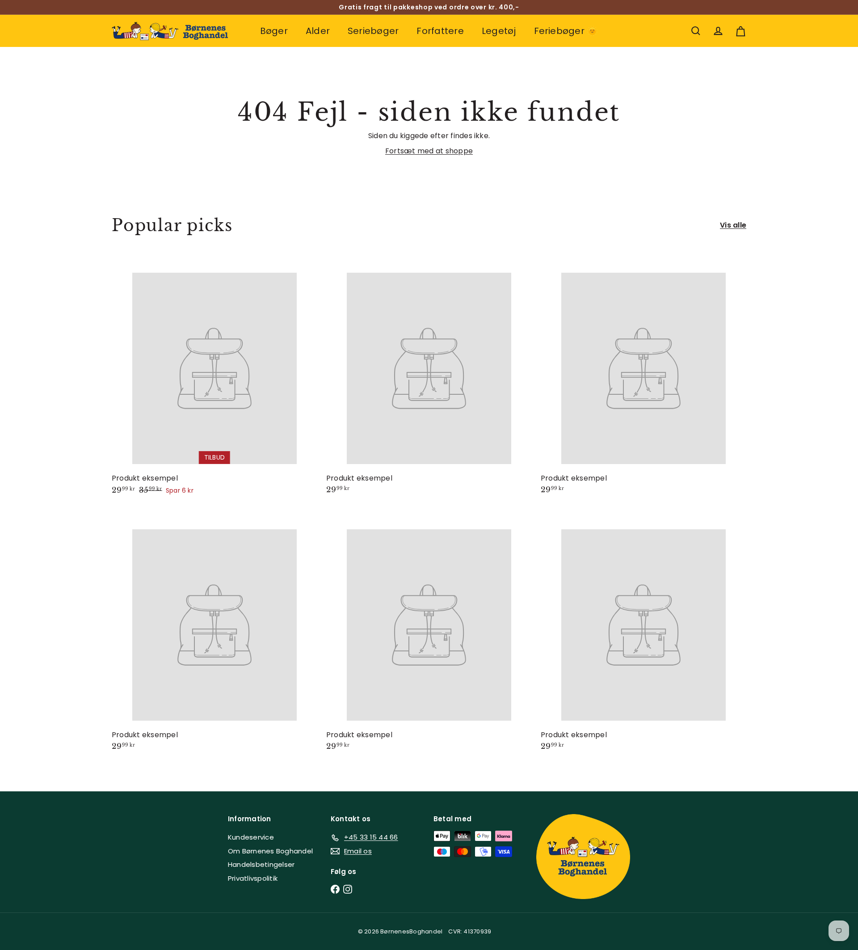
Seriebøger (373, 31)
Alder (318, 31)
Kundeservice (251, 837)
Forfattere (439, 31)
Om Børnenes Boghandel (270, 851)
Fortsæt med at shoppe (429, 151)
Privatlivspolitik (253, 878)
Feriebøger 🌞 (566, 31)
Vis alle (733, 225)
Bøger (274, 31)
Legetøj (499, 31)
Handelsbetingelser (261, 864)
